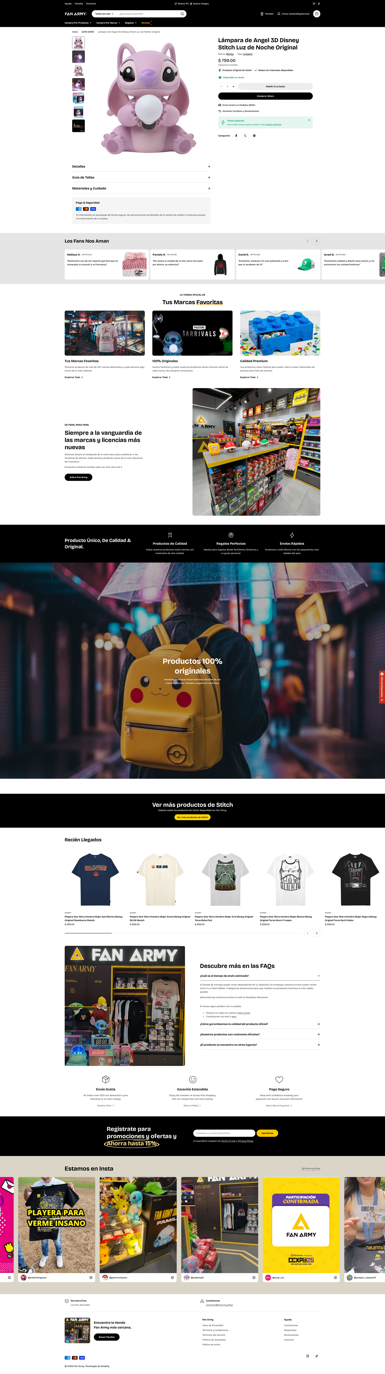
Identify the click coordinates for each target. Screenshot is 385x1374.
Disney (230, 54)
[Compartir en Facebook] (236, 135)
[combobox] (139, 13)
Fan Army (79, 1366)
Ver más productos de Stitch (192, 817)
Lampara (248, 54)
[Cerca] (309, 120)
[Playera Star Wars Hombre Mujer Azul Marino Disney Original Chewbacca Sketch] (95, 878)
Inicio (75, 31)
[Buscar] (182, 14)
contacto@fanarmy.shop (219, 1305)
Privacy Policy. (246, 1141)
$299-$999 (88, 31)
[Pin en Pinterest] (254, 135)
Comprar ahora (265, 96)
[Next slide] (316, 241)
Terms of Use (228, 1141)
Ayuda (68, 3)
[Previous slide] (307, 241)
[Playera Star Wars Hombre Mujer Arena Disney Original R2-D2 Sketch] (160, 878)
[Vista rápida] (121, 854)
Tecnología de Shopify (97, 1366)
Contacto (91, 3)
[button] (382, 687)
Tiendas (79, 3)
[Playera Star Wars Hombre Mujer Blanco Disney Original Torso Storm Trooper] (290, 878)
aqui (234, 1016)
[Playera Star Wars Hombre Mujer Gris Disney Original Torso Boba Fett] (225, 878)
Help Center (243, 1013)
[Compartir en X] (245, 135)
